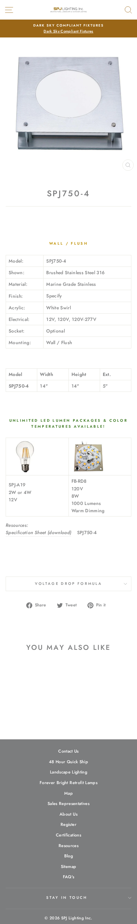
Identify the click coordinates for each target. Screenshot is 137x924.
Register (68, 824)
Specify (54, 295)
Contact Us (68, 751)
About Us (68, 814)
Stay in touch (66, 897)
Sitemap (68, 866)
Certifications (68, 835)
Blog (68, 856)
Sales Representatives (68, 803)
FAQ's (68, 877)
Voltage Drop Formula (68, 583)
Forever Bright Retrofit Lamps (68, 782)
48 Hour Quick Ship (68, 762)
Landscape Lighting (68, 772)
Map (68, 793)
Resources (68, 845)
